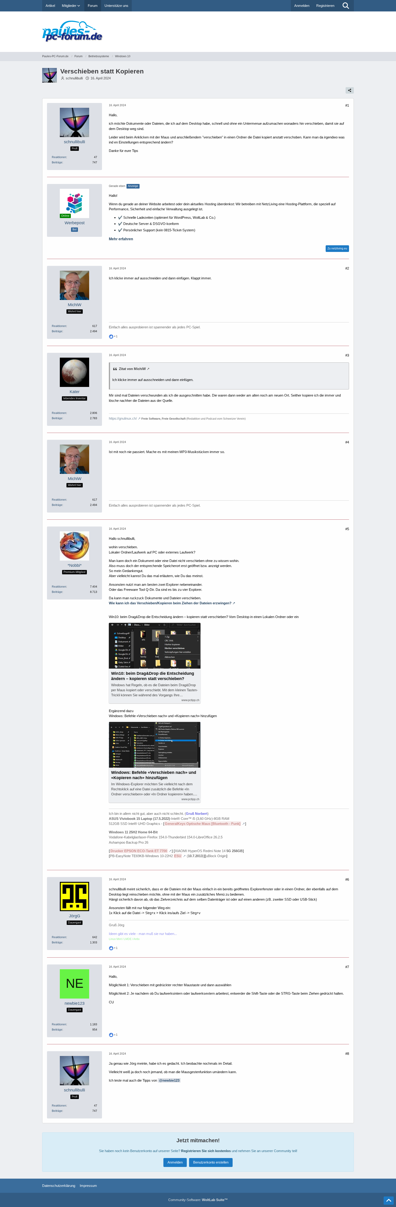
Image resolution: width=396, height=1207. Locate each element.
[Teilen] (350, 90)
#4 (347, 442)
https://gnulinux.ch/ (123, 418)
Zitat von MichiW (132, 369)
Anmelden (301, 6)
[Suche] (346, 5)
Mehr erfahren (121, 239)
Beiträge (57, 162)
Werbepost (75, 223)
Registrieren (325, 6)
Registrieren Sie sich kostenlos (206, 1151)
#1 (347, 105)
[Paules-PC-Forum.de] (198, 31)
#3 (347, 355)
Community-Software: (198, 1200)
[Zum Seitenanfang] (389, 1200)
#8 (347, 1054)
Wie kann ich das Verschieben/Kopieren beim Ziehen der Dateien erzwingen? (170, 603)
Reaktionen (59, 157)
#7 (347, 967)
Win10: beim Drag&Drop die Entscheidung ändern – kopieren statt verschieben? (152, 676)
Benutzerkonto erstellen (210, 1162)
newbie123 (170, 1080)
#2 (347, 268)
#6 (347, 879)
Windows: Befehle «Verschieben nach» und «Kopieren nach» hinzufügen (153, 775)
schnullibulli (74, 78)
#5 (347, 529)
